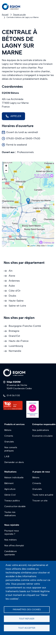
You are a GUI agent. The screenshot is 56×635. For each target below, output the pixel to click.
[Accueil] (13, 6)
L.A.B (6, 456)
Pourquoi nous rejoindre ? (11, 532)
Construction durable (15, 506)
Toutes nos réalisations (10, 514)
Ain (10, 270)
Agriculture (9, 489)
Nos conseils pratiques (10, 449)
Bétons (7, 430)
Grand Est (14, 335)
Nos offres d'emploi (14, 545)
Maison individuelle (13, 477)
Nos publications (40, 430)
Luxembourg (16, 345)
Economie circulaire (42, 436)
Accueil (5, 14)
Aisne (12, 275)
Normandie (15, 350)
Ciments (8, 436)
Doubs (12, 295)
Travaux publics (12, 500)
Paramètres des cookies (27, 609)
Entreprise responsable (44, 424)
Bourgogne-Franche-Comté (25, 325)
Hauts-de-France (18, 340)
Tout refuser (26, 618)
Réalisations (10, 471)
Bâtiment (9, 483)
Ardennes (14, 280)
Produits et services (14, 424)
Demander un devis (14, 462)
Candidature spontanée (10, 553)
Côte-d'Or (15, 290)
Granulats (9, 441)
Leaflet (32, 245)
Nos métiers (10, 539)
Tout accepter (26, 628)
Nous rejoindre (11, 525)
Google (50, 245)
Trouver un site (19, 14)
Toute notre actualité (42, 495)
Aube (12, 285)
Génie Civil (10, 495)
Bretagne (14, 330)
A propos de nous (41, 471)
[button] (28, 201)
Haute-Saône (16, 300)
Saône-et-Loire (17, 305)
